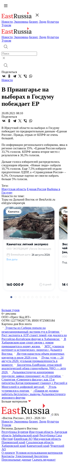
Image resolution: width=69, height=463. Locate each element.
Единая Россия (36, 189)
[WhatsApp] (30, 76)
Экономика (21, 21)
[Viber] (25, 76)
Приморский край (13, 442)
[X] (20, 76)
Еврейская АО (23, 438)
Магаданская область (47, 438)
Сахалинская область (40, 442)
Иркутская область (14, 189)
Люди (42, 21)
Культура (53, 21)
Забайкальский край (25, 435)
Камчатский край (38, 445)
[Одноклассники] (9, 76)
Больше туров (11, 310)
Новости (7, 21)
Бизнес (33, 21)
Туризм (6, 25)
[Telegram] (14, 76)
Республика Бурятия (15, 432)
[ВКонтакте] (4, 76)
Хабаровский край (14, 445)
